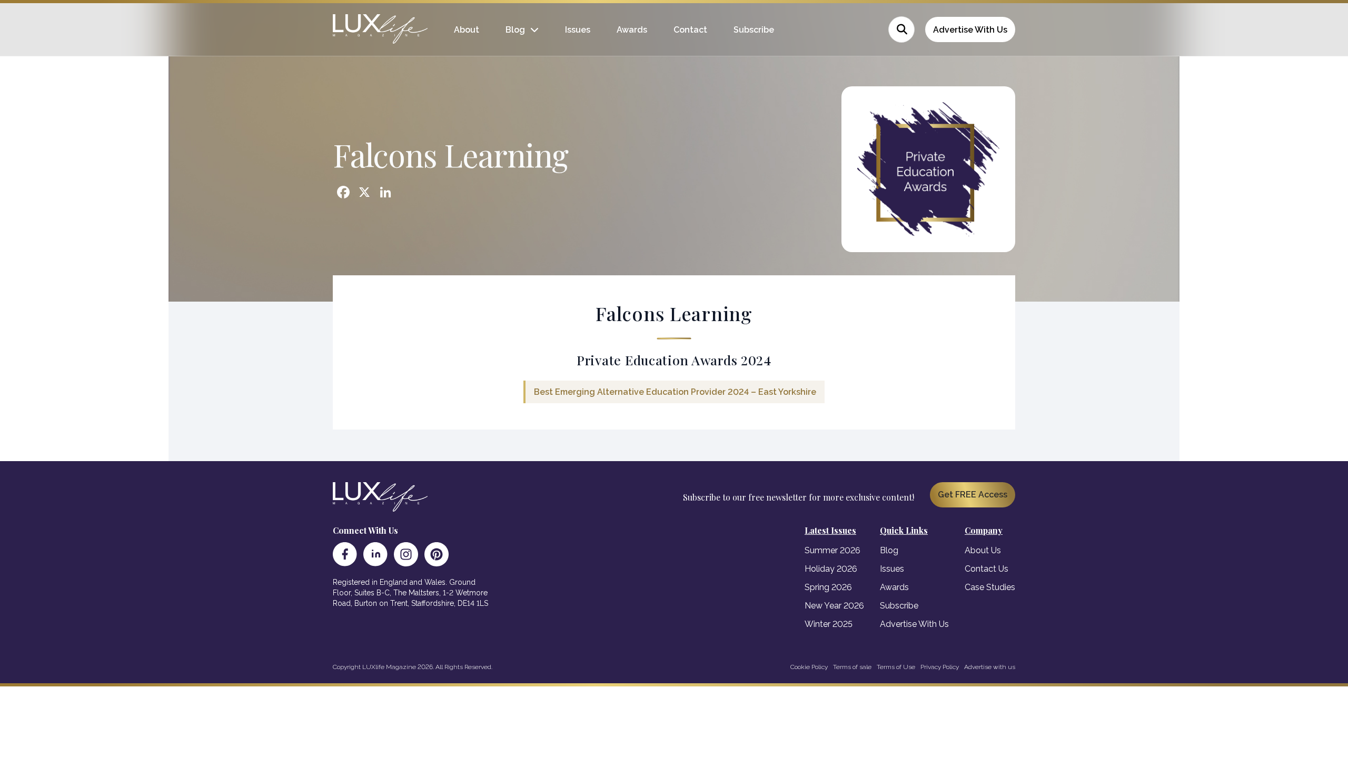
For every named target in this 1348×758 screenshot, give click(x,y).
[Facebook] (345, 554)
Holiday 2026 (831, 569)
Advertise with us (989, 667)
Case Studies (990, 587)
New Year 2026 (834, 606)
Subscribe (754, 30)
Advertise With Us (970, 30)
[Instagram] (406, 554)
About (466, 30)
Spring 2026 (828, 587)
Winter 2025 (829, 624)
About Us (983, 550)
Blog (515, 30)
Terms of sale (852, 667)
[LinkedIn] (375, 554)
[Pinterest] (436, 554)
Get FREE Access (972, 495)
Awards (632, 30)
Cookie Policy (809, 667)
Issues (577, 30)
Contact (690, 30)
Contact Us (986, 569)
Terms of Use (896, 667)
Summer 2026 (832, 550)
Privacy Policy (939, 667)
